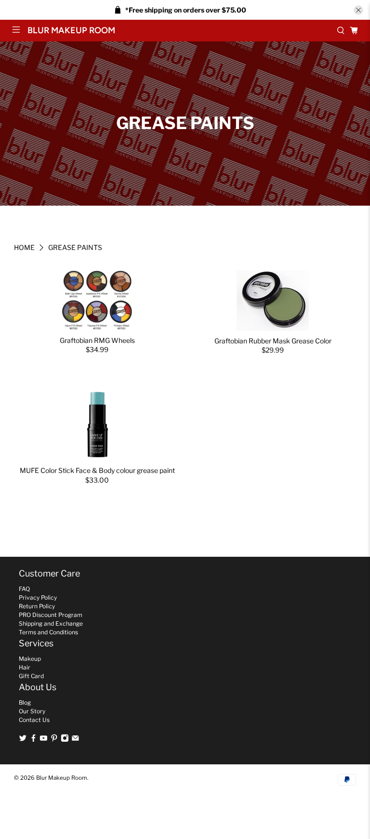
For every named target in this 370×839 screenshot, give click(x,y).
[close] (358, 10)
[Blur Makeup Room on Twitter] (23, 740)
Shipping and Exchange (51, 623)
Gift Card (31, 676)
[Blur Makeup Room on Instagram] (65, 740)
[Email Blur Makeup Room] (75, 740)
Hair (24, 667)
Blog (25, 702)
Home (24, 247)
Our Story (32, 711)
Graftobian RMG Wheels (97, 340)
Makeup (30, 658)
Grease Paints (75, 247)
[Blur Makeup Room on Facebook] (33, 740)
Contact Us (34, 719)
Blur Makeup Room (61, 777)
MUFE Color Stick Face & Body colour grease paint (97, 470)
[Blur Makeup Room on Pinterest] (54, 740)
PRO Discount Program (50, 614)
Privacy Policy (38, 597)
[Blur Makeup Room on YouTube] (44, 740)
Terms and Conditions (48, 632)
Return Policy (37, 606)
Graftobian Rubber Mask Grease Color (272, 341)
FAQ (24, 588)
